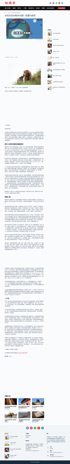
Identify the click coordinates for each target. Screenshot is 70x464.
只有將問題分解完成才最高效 (58, 81)
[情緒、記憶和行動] (50, 58)
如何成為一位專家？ (56, 51)
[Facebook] (50, 3)
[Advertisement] (24, 47)
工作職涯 (24, 8)
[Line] (56, 3)
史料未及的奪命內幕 (22, 353)
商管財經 (43, 8)
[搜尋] (64, 3)
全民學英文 (28, 435)
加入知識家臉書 (62, 8)
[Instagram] (53, 3)
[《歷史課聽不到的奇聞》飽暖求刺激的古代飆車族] (38, 414)
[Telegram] (62, 3)
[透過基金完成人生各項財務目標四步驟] (50, 88)
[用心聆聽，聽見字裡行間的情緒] (50, 46)
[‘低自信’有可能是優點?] (50, 33)
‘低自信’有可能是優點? (57, 33)
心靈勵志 (14, 8)
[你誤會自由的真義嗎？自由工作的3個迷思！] (50, 64)
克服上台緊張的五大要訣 (57, 75)
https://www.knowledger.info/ (56, 452)
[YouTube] (59, 3)
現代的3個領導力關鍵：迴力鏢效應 (59, 69)
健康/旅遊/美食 (31, 8)
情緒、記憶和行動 (56, 57)
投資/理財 (38, 8)
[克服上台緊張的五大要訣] (50, 76)
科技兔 (27, 437)
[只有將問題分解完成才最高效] (50, 82)
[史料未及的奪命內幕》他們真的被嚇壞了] (11, 414)
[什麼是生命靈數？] (50, 40)
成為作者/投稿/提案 (50, 8)
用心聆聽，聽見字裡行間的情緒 (58, 45)
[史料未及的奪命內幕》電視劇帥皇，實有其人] (38, 401)
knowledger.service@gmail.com (56, 456)
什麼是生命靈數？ (56, 39)
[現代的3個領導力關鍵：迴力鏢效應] (50, 70)
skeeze (10, 356)
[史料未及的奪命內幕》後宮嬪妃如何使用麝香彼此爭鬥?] (24, 401)
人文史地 (16, 57)
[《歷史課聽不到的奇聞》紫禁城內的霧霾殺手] (24, 414)
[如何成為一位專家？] (50, 52)
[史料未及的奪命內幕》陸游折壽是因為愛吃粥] (11, 401)
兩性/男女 (19, 8)
